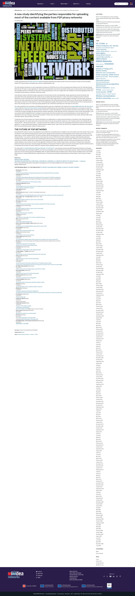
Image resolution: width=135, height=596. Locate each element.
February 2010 (99, 498)
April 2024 (98, 198)
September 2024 (100, 190)
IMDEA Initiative (101, 59)
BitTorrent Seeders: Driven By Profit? (27, 317)
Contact (40, 571)
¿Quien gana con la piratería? (22, 307)
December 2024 (99, 185)
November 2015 (99, 380)
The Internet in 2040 (105, 132)
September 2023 (100, 211)
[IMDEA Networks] (9, 4)
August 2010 (99, 490)
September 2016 (100, 361)
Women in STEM (115, 98)
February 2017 (99, 352)
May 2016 (98, 369)
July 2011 (98, 471)
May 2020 (98, 279)
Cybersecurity (114, 51)
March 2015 (99, 395)
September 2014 (100, 407)
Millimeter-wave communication (105, 72)
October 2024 (99, 188)
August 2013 (99, 431)
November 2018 (99, 312)
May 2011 (98, 475)
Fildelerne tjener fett (20, 297)
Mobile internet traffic (102, 76)
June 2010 (98, 494)
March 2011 (99, 479)
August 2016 (99, 363)
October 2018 (99, 314)
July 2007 (98, 538)
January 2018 (99, 331)
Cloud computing (101, 49)
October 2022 (99, 232)
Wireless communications (105, 96)
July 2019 (98, 297)
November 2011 (99, 466)
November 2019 (99, 291)
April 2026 (98, 156)
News (24, 10)
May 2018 (98, 323)
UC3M (36, 334)
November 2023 (99, 207)
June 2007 (98, 540)
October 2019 (99, 293)
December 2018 (99, 310)
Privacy (98, 90)
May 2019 (98, 300)
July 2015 (98, 388)
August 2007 (99, 536)
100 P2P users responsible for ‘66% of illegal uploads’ (28, 249)
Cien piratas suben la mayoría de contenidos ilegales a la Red (30, 282)
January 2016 (99, 376)
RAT (72, 593)
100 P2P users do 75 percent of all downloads (26, 245)
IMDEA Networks (104, 61)
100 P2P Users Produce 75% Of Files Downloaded (27, 273)
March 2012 (99, 458)
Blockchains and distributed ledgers (105, 47)
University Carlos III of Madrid (35, 81)
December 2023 (99, 205)
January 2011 (99, 481)
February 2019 (99, 306)
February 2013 (99, 443)
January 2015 (99, 399)
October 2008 (99, 521)
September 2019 (100, 295)
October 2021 (99, 253)
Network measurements (102, 82)
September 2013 (100, 429)
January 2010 (99, 500)
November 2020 (99, 270)
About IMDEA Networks (75, 573)
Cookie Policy (77, 593)
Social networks (101, 92)
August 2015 (99, 386)
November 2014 (99, 403)
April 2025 (98, 177)
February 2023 (99, 224)
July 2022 (98, 236)
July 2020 (98, 276)
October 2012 (99, 447)
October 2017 (99, 336)
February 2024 (99, 202)
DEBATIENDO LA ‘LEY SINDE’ (22, 323)
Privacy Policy (60, 593)
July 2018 (98, 319)
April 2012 (98, 456)
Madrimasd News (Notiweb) (22, 159)
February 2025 (99, 181)
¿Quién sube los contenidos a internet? (25, 187)
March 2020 (99, 283)
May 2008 (98, 526)
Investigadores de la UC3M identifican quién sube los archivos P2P (31, 226)
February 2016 (99, 374)
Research (40, 3)
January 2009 (99, 517)
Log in (97, 559)
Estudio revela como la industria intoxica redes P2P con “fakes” (30, 269)
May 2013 (98, 437)
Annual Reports (73, 576)
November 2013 (99, 426)
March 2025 (99, 179)
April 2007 (98, 541)
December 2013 (99, 424)
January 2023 (99, 226)
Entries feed (99, 561)
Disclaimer (67, 593)
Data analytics (100, 53)
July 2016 (98, 365)
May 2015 (98, 391)
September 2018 (100, 316)
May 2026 (98, 154)
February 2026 (99, 160)
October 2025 (99, 168)
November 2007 (99, 534)
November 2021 (99, 251)
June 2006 (98, 545)
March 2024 (99, 200)
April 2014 (98, 416)
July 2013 (98, 433)
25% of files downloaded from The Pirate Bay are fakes (28, 181)
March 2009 (99, 513)
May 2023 (98, 219)
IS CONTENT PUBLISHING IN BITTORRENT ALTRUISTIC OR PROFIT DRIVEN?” (59, 167)
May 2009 (98, 509)
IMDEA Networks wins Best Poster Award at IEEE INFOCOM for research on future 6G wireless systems (108, 36)
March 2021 (99, 262)
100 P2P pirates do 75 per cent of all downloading (27, 258)
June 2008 (98, 524)
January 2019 (99, 308)
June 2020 (98, 278)
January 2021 (99, 266)
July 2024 (98, 192)
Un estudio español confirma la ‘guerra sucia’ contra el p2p (29, 199)
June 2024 (98, 194)
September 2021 (100, 255)
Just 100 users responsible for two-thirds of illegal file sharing (30, 217)
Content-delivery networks (23, 334)
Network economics (101, 78)
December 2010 (99, 483)
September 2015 (100, 384)
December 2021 (99, 249)
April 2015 (98, 393)
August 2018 (99, 317)
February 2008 (99, 530)
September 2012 (100, 448)
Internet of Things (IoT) (104, 69)
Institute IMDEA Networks (77, 106)
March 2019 (99, 304)
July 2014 (98, 410)
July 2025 (98, 171)
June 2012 (98, 454)
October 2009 (99, 503)
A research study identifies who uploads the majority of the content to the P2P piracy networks (37, 173)
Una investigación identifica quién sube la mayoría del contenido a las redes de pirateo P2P (37, 239)
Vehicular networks (111, 94)
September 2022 (100, 234)
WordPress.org (99, 564)
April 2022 (98, 242)
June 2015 (98, 390)
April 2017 (98, 348)
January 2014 (99, 422)
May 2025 (98, 175)
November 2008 (99, 519)
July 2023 (98, 215)
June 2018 (98, 321)
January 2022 (99, 247)
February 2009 (99, 515)
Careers (88, 3)
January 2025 (99, 183)
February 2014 (99, 420)
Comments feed (100, 563)
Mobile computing (102, 75)
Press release (99, 553)
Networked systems (103, 80)
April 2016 (98, 371)
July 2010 (98, 492)
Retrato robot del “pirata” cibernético (24, 212)
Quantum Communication (107, 90)
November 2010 (99, 484)
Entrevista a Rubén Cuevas (22, 308)
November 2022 (99, 230)
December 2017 (99, 333)
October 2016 (99, 359)
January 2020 (99, 287)
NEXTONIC (113, 87)
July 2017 (98, 342)
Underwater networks (101, 94)
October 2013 (99, 428)
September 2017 (100, 338)
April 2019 (98, 302)
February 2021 (99, 264)
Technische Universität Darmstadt (32, 108)
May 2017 (98, 346)
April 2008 (98, 528)
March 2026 (99, 158)
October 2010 (99, 486)
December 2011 (99, 464)
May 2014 (98, 414)
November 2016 (99, 357)
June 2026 (98, 152)
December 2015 (99, 378)
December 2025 (99, 164)
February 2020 (99, 285)
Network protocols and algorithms (107, 84)
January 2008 (99, 532)
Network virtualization (103, 88)
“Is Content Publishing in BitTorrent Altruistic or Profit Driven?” (39, 148)
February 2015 (99, 397)
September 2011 (100, 469)
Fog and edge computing (103, 57)
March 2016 (99, 373)
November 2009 (99, 502)
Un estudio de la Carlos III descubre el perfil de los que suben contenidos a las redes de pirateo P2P (39, 292)
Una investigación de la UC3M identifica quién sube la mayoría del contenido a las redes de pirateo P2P (39, 195)
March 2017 (99, 350)
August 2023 (99, 213)
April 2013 (98, 439)
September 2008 (100, 522)
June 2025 (98, 173)
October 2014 (99, 405)
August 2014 (99, 409)
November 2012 (99, 445)
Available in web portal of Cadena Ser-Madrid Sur (27, 291)
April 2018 (98, 325)
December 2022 (99, 228)
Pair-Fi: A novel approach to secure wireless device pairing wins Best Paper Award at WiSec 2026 (108, 18)
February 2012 (99, 460)
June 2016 (98, 367)
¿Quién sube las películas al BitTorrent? (25, 230)
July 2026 (98, 150)
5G (97, 43)
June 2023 (98, 217)
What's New (64, 3)
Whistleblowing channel (76, 579)
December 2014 (99, 401)
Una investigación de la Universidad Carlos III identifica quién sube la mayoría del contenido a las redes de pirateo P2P (43, 186)
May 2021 (98, 259)
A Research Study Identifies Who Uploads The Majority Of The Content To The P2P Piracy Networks (38, 177)
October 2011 (99, 467)
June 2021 (98, 257)
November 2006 (99, 543)
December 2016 (99, 355)
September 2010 (100, 488)
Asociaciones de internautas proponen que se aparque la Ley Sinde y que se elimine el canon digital (39, 264)
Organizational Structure (76, 574)
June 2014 (98, 412)
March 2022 (99, 243)
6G (107, 43)
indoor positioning (100, 64)
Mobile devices (114, 75)
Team (52, 3)
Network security (101, 86)
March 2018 (99, 327)
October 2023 (99, 209)
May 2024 (98, 196)
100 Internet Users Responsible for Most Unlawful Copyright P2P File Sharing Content (35, 204)
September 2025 (100, 169)
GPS (112, 57)
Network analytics (114, 76)
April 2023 (98, 221)
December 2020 (99, 268)
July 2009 (98, 507)
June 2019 (98, 298)
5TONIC (102, 44)
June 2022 (98, 238)
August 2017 (99, 340)
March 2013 (99, 441)
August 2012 (99, 450)
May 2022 (98, 240)
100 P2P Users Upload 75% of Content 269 (25, 243)
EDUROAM (40, 575)
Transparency (73, 578)
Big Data (115, 46)
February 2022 (99, 245)
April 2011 (98, 477)
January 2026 (99, 162)
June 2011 (98, 473)
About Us (76, 3)
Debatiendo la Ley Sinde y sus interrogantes (26, 313)
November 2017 (99, 335)
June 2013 (98, 435)
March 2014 (99, 418)
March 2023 (99, 223)
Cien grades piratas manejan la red (24, 221)
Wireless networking (103, 98)
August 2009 (99, 505)
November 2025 (99, 166)
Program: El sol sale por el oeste (23, 305)
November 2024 (99, 186)
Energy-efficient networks (103, 55)
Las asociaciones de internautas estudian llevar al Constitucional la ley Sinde (33, 263)
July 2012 (98, 452)
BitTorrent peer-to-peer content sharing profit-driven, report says (31, 254)
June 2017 (98, 344)
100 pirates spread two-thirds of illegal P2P (26, 277)
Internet (32, 334)
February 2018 (99, 329)
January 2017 (99, 354)
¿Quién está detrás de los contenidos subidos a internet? (29, 286)
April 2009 (98, 511)
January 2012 (99, 462)
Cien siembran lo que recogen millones (25, 235)
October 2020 (99, 272)
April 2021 (98, 261)
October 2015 (99, 382)
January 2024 (99, 204)
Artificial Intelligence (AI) (104, 46)
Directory (40, 573)
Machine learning (101, 70)
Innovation (109, 64)
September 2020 (100, 274)
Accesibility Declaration (50, 593)
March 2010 (99, 496)
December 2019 (99, 289)
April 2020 (98, 281)
